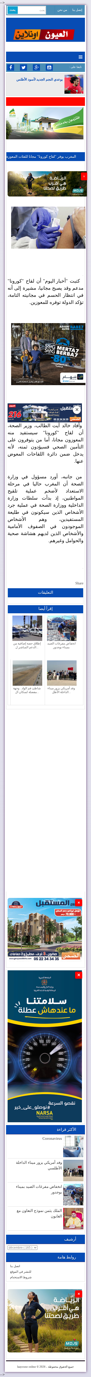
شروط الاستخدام (21, 1277)
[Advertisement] (45, 754)
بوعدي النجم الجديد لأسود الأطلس (39, 79)
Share (79, 583)
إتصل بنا (77, 10)
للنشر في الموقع (20, 1271)
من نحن (62, 10)
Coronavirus (52, 1138)
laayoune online (26, 1366)
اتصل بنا (15, 1266)
